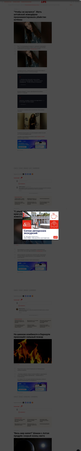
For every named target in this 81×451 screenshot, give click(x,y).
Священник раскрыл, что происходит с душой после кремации (32, 203)
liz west (18, 364)
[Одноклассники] (32, 174)
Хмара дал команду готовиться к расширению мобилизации (32, 326)
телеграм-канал (34, 48)
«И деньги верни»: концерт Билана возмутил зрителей (19, 199)
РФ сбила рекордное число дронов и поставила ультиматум (44, 203)
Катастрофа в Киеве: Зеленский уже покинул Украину (44, 434)
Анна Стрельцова (20, 150)
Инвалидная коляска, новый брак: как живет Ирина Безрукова (20, 434)
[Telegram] (28, 174)
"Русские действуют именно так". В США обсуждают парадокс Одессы (20, 326)
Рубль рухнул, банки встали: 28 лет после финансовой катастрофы (45, 321)
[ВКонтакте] (30, 174)
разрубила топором (40, 136)
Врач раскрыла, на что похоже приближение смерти (32, 321)
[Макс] (26, 174)
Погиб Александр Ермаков (44, 198)
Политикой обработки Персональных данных (32, 4)
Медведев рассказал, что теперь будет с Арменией (31, 199)
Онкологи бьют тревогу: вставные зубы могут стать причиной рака (20, 203)
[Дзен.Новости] (23, 174)
